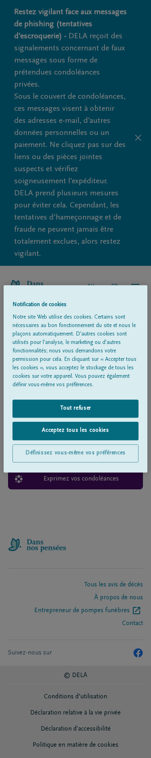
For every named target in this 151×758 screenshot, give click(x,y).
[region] (75, 378)
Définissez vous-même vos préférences (75, 453)
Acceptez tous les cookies (75, 431)
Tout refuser (75, 408)
